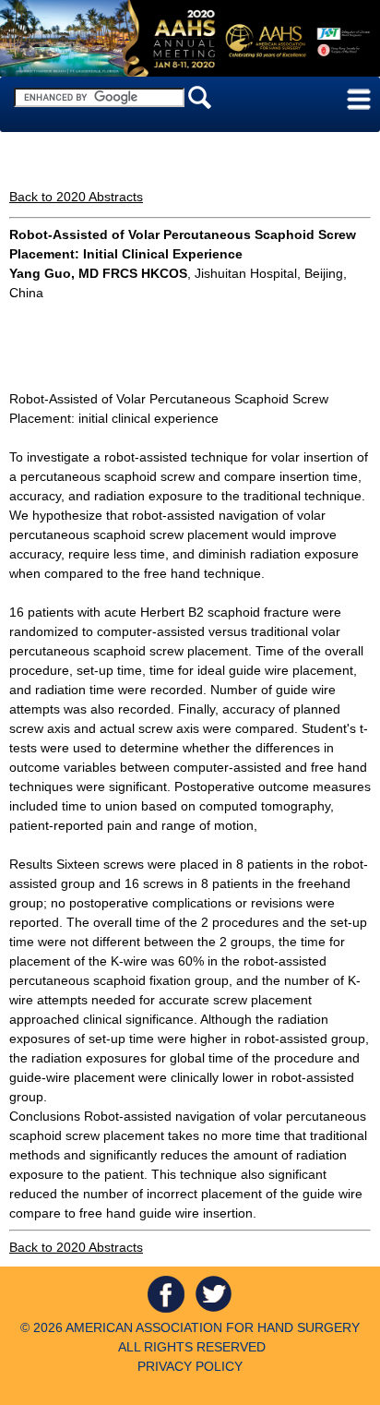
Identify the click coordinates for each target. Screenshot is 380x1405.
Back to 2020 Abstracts (76, 196)
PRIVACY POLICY (190, 1366)
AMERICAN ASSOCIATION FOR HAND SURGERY (212, 1327)
